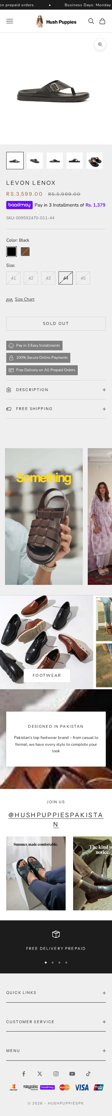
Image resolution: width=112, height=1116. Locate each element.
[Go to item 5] (94, 160)
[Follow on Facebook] (24, 1074)
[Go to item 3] (54, 160)
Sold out (56, 323)
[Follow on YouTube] (72, 1074)
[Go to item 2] (35, 160)
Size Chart (25, 299)
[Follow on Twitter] (40, 1074)
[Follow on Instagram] (56, 1074)
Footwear (47, 675)
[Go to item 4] (74, 160)
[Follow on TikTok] (88, 1074)
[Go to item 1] (15, 160)
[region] (56, 941)
